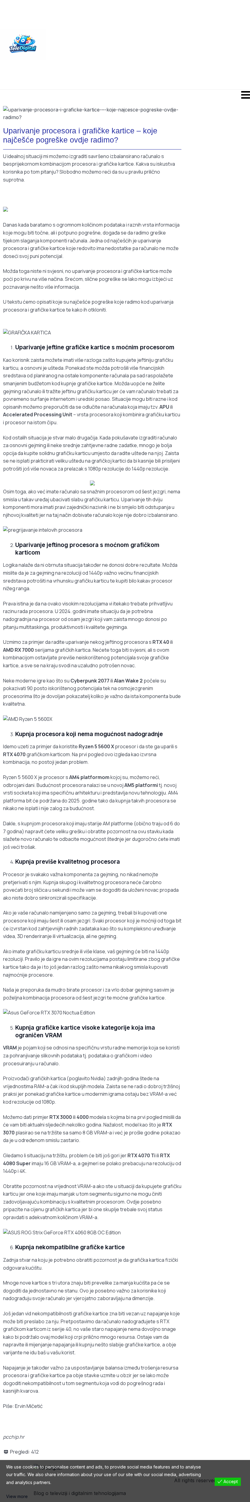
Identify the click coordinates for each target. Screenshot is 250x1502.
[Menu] (125, 95)
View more (17, 1496)
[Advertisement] (148, 44)
